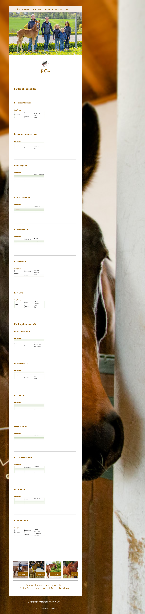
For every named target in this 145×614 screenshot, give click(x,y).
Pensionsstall (48, 9)
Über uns (20, 9)
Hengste (34, 9)
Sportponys (27, 9)
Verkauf (40, 9)
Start (14, 9)
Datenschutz (44, 608)
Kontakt (56, 9)
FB (61, 9)
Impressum (54, 608)
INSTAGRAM (66, 9)
